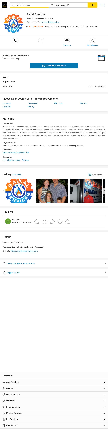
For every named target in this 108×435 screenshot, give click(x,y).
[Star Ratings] (33, 22)
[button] (102, 5)
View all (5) (16, 175)
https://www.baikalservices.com (16, 153)
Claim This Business (56, 66)
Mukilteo (83, 103)
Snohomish (33, 103)
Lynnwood (7, 103)
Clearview (7, 107)
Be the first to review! (50, 22)
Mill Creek (58, 103)
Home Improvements (35, 18)
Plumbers (49, 18)
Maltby (31, 107)
